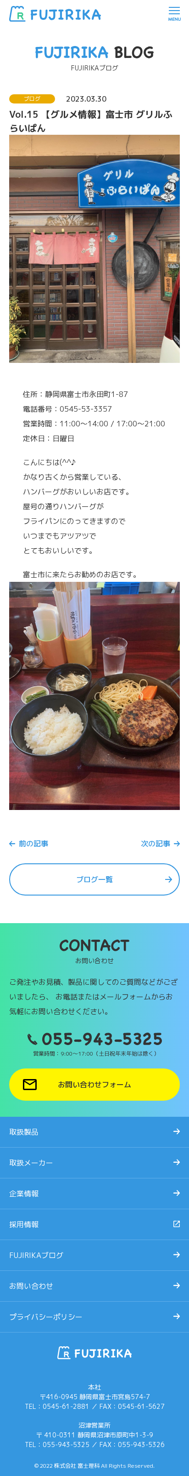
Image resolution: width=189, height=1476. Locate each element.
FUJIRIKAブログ (36, 1255)
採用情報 (24, 1224)
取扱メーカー (31, 1163)
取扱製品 (24, 1132)
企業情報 (24, 1194)
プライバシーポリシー (46, 1317)
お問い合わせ (31, 1286)
